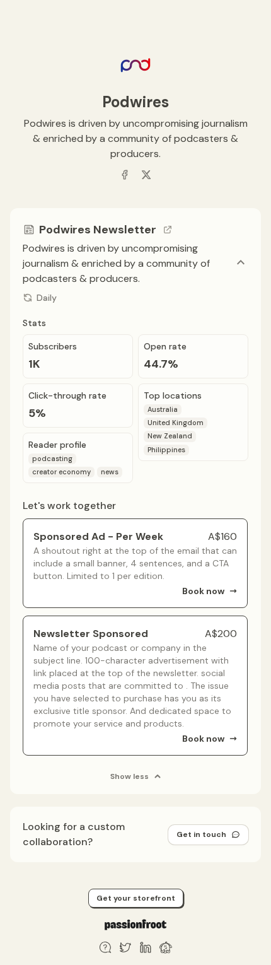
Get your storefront (135, 898)
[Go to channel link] (167, 229)
